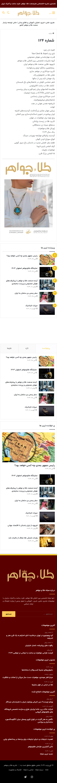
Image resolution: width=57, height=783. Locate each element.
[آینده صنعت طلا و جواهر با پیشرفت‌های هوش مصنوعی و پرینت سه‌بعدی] (47, 284)
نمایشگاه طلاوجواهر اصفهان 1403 (24, 268)
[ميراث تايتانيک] (47, 309)
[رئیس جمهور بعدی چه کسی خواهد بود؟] (47, 260)
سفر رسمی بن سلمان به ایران (26, 293)
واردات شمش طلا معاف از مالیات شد (22, 538)
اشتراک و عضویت (15, 770)
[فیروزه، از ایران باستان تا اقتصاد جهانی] (47, 529)
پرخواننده (46, 348)
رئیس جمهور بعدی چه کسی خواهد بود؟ (22, 256)
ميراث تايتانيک (31, 305)
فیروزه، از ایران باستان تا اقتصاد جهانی (22, 525)
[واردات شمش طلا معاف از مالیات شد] (47, 542)
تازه (26, 348)
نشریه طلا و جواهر (10, 765)
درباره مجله (39, 770)
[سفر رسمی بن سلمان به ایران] (47, 297)
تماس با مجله (28, 770)
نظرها (9, 348)
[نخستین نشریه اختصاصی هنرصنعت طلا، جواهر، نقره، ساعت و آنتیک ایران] (28, 13)
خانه (50, 33)
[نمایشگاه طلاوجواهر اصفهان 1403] (47, 272)
